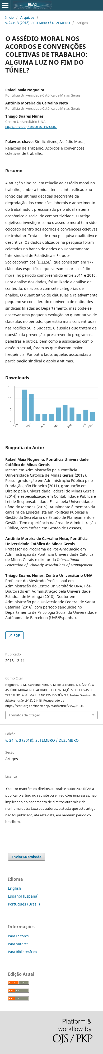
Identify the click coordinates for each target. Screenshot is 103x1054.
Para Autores (18, 943)
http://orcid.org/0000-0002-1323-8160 (31, 127)
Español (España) (23, 896)
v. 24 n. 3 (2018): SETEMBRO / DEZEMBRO (37, 22)
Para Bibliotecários (22, 951)
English (14, 888)
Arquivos (27, 17)
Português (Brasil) (24, 904)
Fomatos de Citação (24, 715)
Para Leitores (18, 935)
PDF (16, 635)
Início (9, 17)
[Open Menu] (5, 5)
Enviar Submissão (26, 856)
